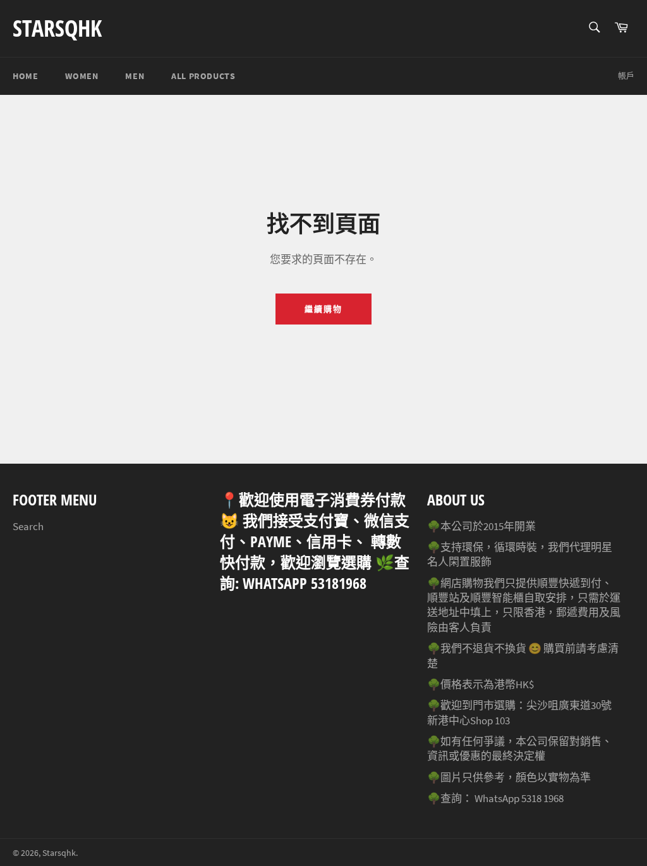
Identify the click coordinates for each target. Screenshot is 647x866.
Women (81, 76)
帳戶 (626, 75)
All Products (203, 76)
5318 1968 (542, 798)
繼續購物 (323, 309)
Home (25, 76)
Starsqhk (57, 28)
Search (28, 526)
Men (134, 76)
